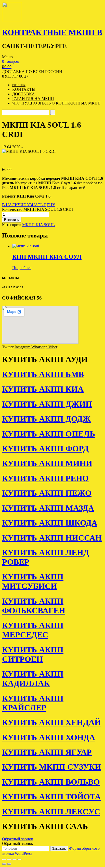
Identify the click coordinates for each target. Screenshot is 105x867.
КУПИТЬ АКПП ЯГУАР (47, 752)
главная (18, 85)
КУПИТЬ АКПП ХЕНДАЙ (51, 722)
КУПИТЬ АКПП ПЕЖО (46, 493)
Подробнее (21, 267)
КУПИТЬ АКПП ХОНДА (48, 737)
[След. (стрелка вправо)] (9, 864)
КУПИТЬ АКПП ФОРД (45, 448)
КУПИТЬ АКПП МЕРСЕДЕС (32, 630)
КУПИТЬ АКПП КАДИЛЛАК (32, 678)
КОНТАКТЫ (23, 89)
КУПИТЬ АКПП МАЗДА (48, 508)
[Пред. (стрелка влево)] (4, 864)
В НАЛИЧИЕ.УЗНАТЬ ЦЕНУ (28, 205)
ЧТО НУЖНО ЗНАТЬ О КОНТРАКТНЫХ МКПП (56, 103)
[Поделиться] (9, 859)
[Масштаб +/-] (19, 859)
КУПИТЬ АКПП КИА (43, 389)
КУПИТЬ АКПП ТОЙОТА (51, 796)
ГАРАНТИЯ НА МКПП (33, 98)
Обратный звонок (17, 839)
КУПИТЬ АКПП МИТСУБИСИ (32, 581)
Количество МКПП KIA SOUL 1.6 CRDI (37, 209)
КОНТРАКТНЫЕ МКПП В (52, 32)
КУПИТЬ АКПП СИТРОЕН (32, 654)
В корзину (11, 220)
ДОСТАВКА (23, 94)
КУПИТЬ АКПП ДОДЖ (46, 418)
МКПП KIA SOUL (38, 224)
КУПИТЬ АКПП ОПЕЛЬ (48, 433)
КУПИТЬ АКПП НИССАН (52, 537)
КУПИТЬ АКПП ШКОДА (49, 522)
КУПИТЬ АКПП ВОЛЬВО (51, 781)
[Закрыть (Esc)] (4, 859)
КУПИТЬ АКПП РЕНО (45, 478)
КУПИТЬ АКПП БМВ (43, 374)
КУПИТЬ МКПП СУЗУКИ (51, 766)
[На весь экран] (14, 859)
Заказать (59, 848)
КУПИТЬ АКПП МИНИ (47, 463)
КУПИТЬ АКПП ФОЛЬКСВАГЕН (33, 605)
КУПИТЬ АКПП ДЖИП (47, 404)
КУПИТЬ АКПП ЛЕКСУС (51, 811)
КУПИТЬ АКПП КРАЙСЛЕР (32, 703)
